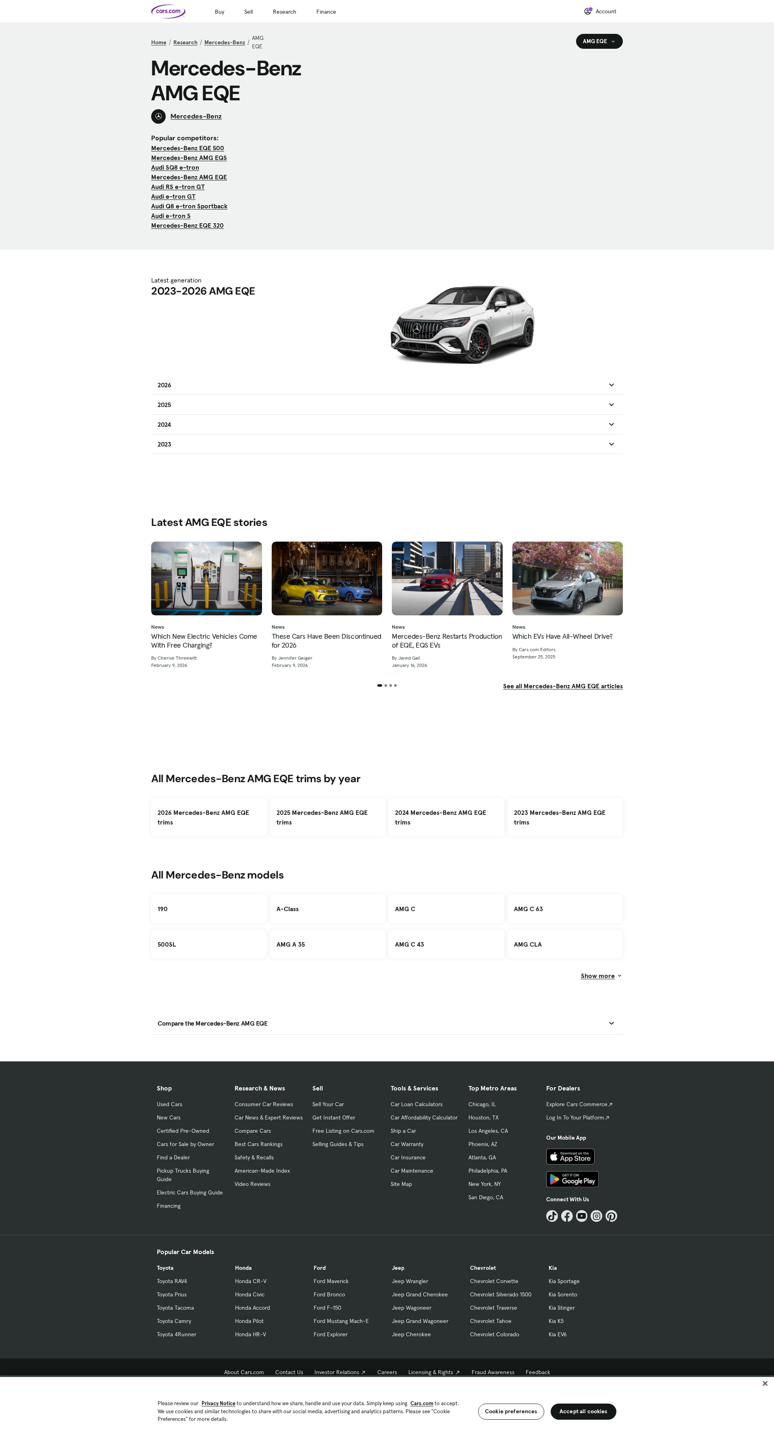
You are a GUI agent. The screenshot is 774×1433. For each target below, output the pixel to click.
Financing (169, 1205)
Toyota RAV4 (172, 1281)
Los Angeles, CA (488, 1130)
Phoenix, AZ (482, 1144)
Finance (326, 11)
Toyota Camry (174, 1321)
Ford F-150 (327, 1307)
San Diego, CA (485, 1197)
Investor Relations (336, 1372)
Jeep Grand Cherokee (420, 1294)
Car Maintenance (412, 1170)
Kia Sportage (564, 1281)
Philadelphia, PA (487, 1170)
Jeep (398, 1267)
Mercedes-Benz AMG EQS (189, 158)
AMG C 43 (409, 944)
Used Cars (169, 1104)
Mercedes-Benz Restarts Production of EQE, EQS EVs (447, 640)
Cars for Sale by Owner (185, 1144)
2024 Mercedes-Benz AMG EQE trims (440, 817)
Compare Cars (253, 1130)
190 (163, 909)
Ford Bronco (329, 1294)
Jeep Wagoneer (411, 1307)
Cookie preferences (511, 1411)
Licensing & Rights (430, 1372)
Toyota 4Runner (176, 1334)
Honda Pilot (249, 1321)
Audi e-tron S (171, 216)
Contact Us (289, 1372)
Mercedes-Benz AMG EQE (189, 177)
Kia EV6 (558, 1334)
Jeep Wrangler (410, 1281)
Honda (243, 1267)
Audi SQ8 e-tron (175, 167)
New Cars (169, 1117)
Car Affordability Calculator (424, 1117)
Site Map (401, 1184)
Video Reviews (252, 1184)
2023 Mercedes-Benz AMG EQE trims (559, 817)
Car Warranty (407, 1144)
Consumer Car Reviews (264, 1104)
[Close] (765, 1383)
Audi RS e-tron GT (178, 187)
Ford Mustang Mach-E (341, 1321)
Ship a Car (403, 1130)
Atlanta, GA (482, 1157)
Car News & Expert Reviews (269, 1117)
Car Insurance (408, 1157)
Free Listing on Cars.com (343, 1130)
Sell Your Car (328, 1104)
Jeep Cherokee (411, 1334)
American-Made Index (262, 1170)
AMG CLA (528, 944)
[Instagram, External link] (596, 1216)
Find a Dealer (173, 1157)
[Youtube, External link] (582, 1216)
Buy (219, 11)
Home (158, 42)
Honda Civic (249, 1294)
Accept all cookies (584, 1411)
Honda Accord (252, 1307)
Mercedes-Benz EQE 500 (187, 148)
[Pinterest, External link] (611, 1216)
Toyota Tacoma (175, 1307)
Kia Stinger (562, 1307)
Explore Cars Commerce (577, 1104)
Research (284, 11)
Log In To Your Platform (575, 1117)
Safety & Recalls (254, 1157)
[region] (387, 1404)
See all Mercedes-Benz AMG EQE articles (563, 686)
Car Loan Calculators (417, 1104)
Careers (387, 1372)
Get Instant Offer (333, 1117)
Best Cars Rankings (259, 1144)
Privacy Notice (218, 1403)
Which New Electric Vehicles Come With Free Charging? (204, 640)
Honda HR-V (250, 1334)
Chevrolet (483, 1267)
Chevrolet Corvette (494, 1281)
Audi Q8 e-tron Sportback (189, 206)
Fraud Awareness (493, 1372)
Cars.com (421, 1403)
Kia (553, 1267)
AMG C (405, 909)
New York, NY (484, 1184)
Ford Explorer (330, 1334)
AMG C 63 (528, 909)
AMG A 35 (291, 944)
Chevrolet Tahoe (491, 1321)
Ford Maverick (331, 1281)
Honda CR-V (250, 1281)
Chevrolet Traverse (493, 1307)
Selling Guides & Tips (338, 1144)
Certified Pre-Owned (183, 1130)
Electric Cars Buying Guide (190, 1192)
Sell (248, 11)
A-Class (288, 909)
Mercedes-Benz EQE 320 (187, 225)
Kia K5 (556, 1321)
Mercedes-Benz (224, 42)
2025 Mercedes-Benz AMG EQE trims (322, 817)
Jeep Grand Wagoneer (420, 1321)
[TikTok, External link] (552, 1216)
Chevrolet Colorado (494, 1334)
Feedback (538, 1372)
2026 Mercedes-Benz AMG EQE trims (203, 817)
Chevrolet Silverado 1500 (500, 1294)
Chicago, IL (482, 1104)
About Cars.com (244, 1372)
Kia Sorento (563, 1294)
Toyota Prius (172, 1294)
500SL (167, 944)
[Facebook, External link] (567, 1216)
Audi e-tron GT (173, 196)
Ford (320, 1267)
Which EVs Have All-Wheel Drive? (562, 636)
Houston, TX (483, 1117)
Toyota (165, 1267)
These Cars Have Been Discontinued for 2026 (326, 640)
